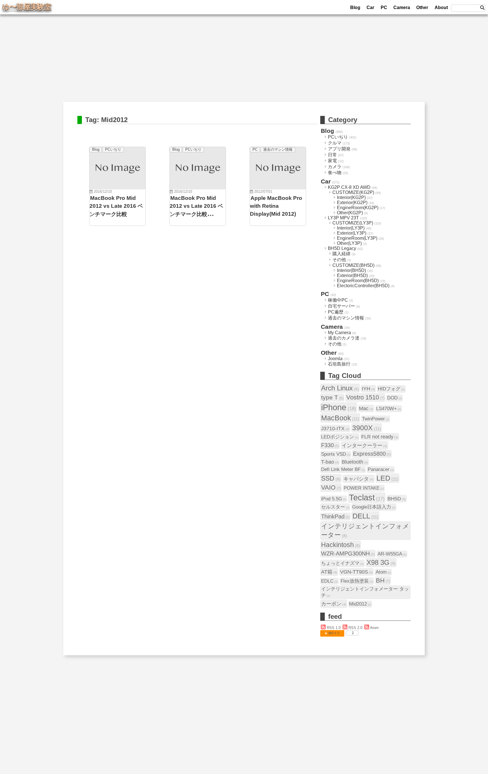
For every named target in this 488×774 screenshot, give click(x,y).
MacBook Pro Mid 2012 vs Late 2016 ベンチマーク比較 (116, 206)
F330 (330, 445)
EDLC (329, 581)
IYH (368, 389)
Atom (383, 572)
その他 (339, 259)
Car (370, 7)
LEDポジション (339, 437)
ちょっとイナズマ (342, 563)
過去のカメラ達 (344, 338)
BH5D (396, 498)
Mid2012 (360, 604)
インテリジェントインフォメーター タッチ (365, 592)
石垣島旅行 (339, 364)
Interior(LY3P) (351, 228)
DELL (365, 516)
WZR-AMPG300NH (348, 553)
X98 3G (381, 562)
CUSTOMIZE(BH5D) (353, 265)
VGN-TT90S (356, 572)
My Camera (339, 332)
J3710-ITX (335, 428)
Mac (366, 408)
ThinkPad (335, 516)
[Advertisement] (244, 62)
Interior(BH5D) (351, 270)
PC (384, 7)
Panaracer (381, 469)
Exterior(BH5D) (352, 275)
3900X (366, 428)
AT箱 (329, 572)
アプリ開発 (339, 148)
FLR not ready (379, 437)
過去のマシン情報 (278, 149)
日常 (332, 154)
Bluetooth (355, 462)
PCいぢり (113, 149)
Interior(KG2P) (351, 197)
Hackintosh (340, 544)
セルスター (335, 507)
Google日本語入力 (373, 507)
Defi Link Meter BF (343, 469)
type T (332, 397)
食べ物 (334, 172)
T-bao (330, 462)
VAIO (331, 487)
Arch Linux (340, 388)
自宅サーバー (341, 306)
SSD (331, 478)
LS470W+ (388, 408)
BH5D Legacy (342, 248)
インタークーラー (364, 445)
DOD (394, 398)
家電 (332, 160)
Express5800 (372, 454)
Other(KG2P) (350, 212)
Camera (401, 7)
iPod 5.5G (333, 498)
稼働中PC (338, 300)
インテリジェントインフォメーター (365, 530)
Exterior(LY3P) (351, 233)
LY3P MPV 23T (343, 217)
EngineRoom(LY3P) (357, 238)
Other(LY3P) (349, 243)
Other (422, 7)
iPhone (338, 407)
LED (387, 478)
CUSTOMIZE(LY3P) (352, 222)
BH (383, 580)
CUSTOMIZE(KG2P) (353, 192)
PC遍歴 (335, 312)
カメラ (334, 166)
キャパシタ (358, 479)
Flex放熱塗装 (357, 581)
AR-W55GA (392, 554)
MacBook (340, 418)
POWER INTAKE (364, 488)
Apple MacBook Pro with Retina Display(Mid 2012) (276, 206)
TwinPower (375, 418)
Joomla (335, 358)
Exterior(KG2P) (352, 202)
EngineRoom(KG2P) (357, 207)
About (441, 7)
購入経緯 (341, 253)
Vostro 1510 (365, 397)
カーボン (333, 604)
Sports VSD (335, 454)
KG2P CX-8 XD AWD (349, 187)
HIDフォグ (391, 389)
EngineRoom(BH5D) (358, 280)
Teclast (367, 497)
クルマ (334, 142)
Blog (355, 7)
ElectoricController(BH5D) (363, 285)
